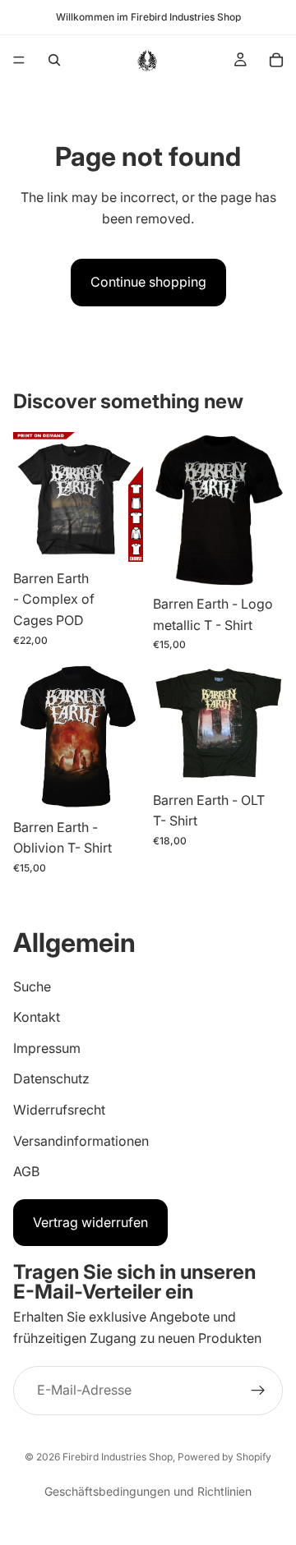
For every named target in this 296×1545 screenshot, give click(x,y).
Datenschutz (51, 1078)
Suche (32, 986)
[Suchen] (54, 60)
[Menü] (19, 60)
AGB (26, 1171)
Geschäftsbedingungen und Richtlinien (148, 1491)
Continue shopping (148, 282)
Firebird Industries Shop (117, 1457)
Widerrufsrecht (59, 1109)
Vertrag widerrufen (90, 1222)
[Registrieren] (258, 1390)
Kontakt (36, 1017)
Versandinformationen (81, 1141)
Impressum (47, 1048)
